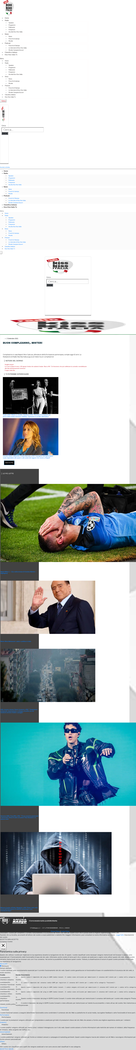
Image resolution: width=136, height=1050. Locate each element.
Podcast (7, 43)
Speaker (11, 23)
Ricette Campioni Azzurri (16, 50)
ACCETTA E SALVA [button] (6, 1049)
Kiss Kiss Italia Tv (11, 55)
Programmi (12, 25)
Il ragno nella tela (10, 370)
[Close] (4, 163)
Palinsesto (12, 27)
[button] (44, 58)
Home (7, 18)
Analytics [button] (3, 1022)
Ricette (11, 41)
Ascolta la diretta (5, 167)
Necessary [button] (3, 964)
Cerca (4, 125)
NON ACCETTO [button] (12, 939)
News (7, 34)
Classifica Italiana (11, 52)
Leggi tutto (120, 935)
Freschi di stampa (14, 38)
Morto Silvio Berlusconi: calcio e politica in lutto (16, 641)
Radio (7, 20)
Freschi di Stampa (14, 45)
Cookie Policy (65, 931)
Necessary (5, 966)
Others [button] (2, 1041)
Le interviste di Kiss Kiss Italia (18, 48)
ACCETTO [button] (3, 939)
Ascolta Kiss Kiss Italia (15, 32)
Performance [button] (4, 1015)
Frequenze (12, 29)
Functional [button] (3, 1007)
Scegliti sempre (9, 364)
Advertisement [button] (5, 1032)
